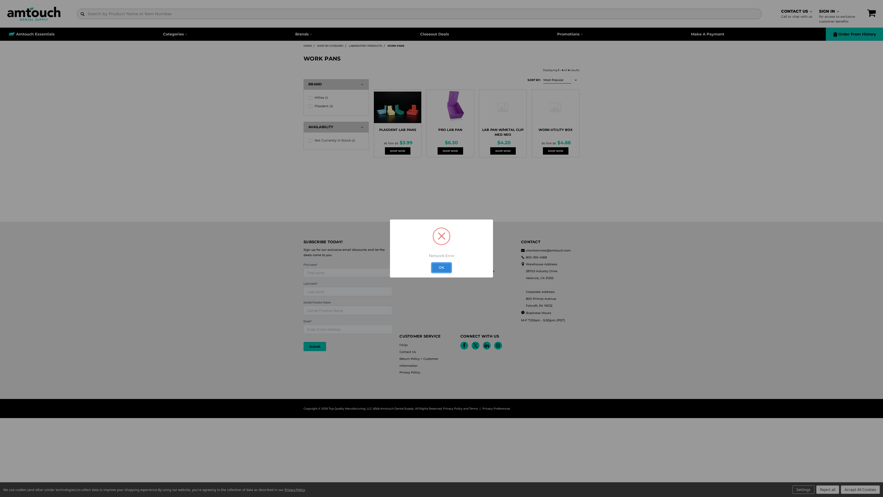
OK (441, 268)
